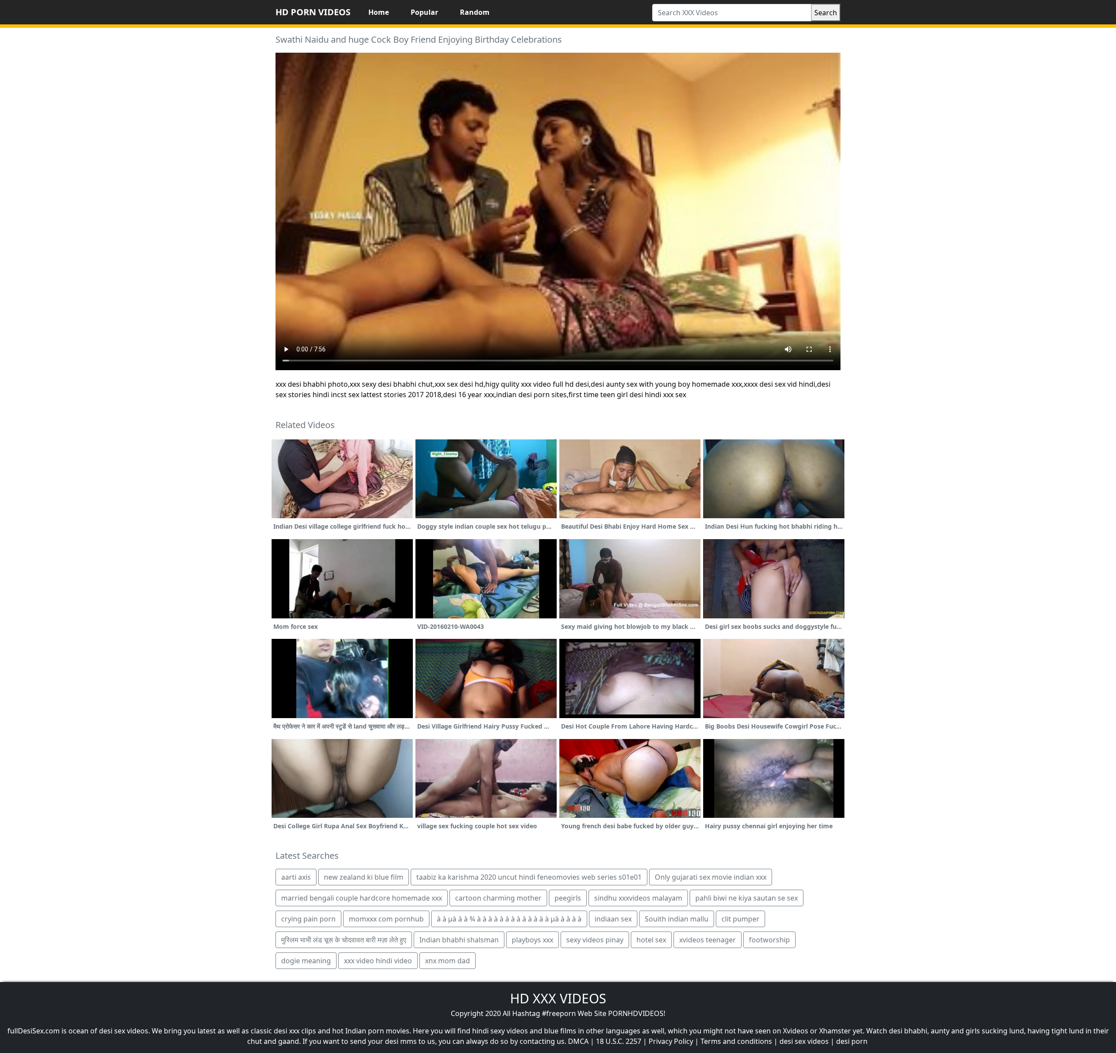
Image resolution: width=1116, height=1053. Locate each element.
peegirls (568, 898)
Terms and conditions (736, 1041)
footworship (769, 940)
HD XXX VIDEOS (558, 998)
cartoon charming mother (498, 898)
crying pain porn (308, 919)
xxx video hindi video (378, 960)
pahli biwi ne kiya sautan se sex (746, 898)
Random (475, 12)
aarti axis (296, 877)
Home (378, 12)
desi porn (852, 1041)
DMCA (578, 1041)
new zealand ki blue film (363, 877)
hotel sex (651, 940)
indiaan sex (613, 919)
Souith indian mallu (676, 919)
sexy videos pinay (594, 940)
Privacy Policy (671, 1041)
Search (825, 12)
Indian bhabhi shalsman (459, 940)
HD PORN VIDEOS (313, 12)
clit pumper (740, 919)
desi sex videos (804, 1041)
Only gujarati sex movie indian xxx (710, 877)
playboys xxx (532, 940)
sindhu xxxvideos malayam (638, 898)
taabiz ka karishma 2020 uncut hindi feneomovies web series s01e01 (529, 877)
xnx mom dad (447, 960)
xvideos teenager (707, 940)
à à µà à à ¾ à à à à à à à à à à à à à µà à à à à (509, 919)
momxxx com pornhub (386, 919)
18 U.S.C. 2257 (618, 1041)
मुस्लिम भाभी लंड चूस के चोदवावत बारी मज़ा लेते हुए (343, 940)
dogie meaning (306, 960)
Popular (424, 12)
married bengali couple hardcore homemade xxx (361, 898)
